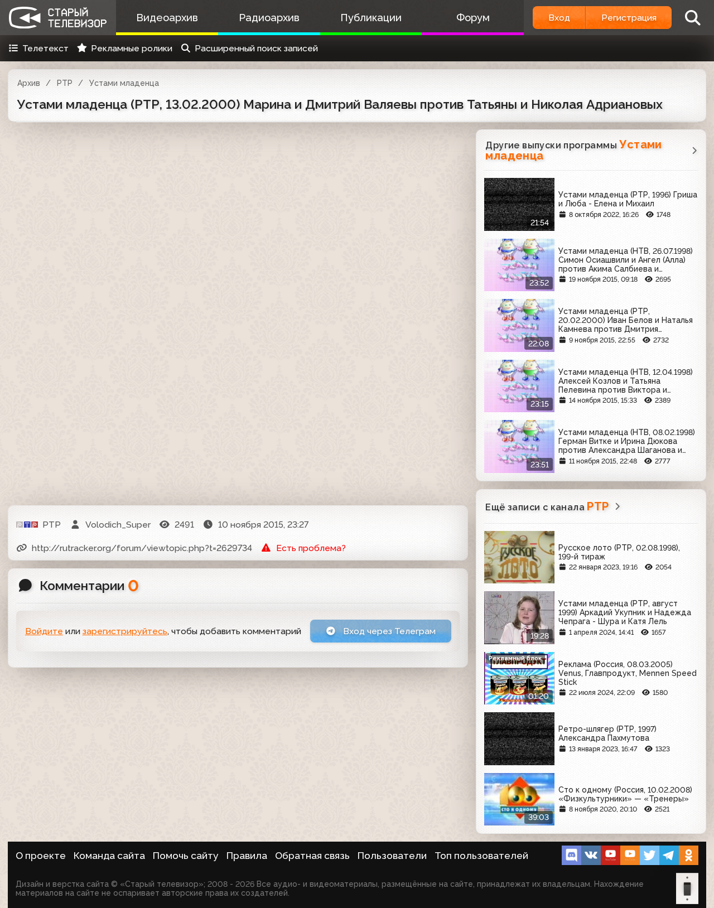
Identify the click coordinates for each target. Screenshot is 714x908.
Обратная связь (312, 855)
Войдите (44, 631)
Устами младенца (124, 83)
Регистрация (629, 17)
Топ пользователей (481, 855)
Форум (473, 17)
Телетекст (45, 48)
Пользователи (392, 855)
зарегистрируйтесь (125, 631)
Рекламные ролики (131, 48)
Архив (28, 83)
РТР (65, 83)
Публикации (371, 17)
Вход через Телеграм (388, 631)
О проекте (41, 855)
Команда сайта (109, 855)
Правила (246, 855)
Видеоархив (167, 17)
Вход (559, 17)
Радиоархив (269, 17)
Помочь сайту (186, 855)
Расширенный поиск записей (256, 48)
